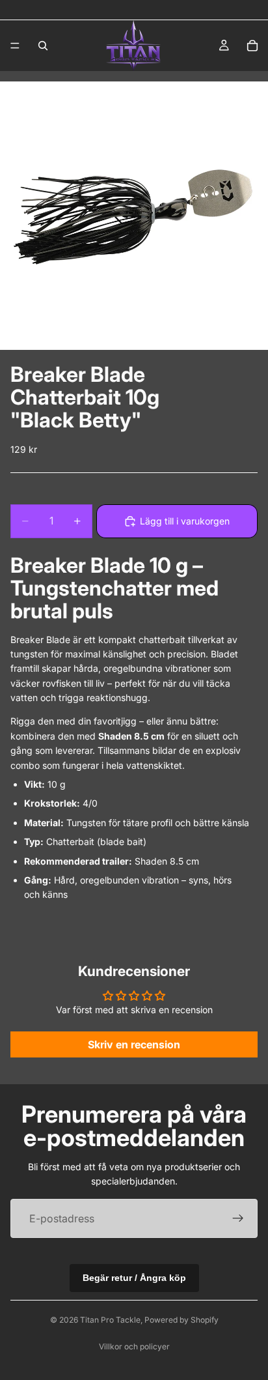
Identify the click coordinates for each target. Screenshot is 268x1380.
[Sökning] (43, 45)
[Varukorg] (252, 45)
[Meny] (15, 46)
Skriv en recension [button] (134, 1044)
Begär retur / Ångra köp (134, 1277)
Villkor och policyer (134, 1346)
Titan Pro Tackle (110, 1320)
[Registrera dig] (238, 1218)
